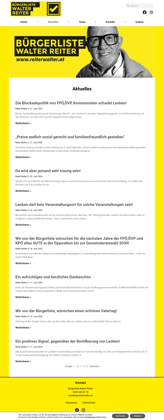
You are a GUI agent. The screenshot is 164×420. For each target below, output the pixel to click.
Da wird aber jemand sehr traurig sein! (48, 171)
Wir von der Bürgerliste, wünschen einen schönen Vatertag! (66, 311)
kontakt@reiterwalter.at (81, 395)
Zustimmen (120, 416)
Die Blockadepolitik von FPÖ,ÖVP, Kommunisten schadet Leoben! (71, 103)
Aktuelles (53, 21)
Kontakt (110, 21)
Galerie (139, 21)
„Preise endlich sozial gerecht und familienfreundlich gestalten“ (70, 137)
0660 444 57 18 (80, 392)
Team (82, 21)
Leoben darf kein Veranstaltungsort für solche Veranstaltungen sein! (74, 204)
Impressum (71, 402)
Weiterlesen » (23, 123)
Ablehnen (137, 416)
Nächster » (95, 366)
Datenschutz (89, 402)
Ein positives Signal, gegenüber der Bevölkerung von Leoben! (67, 341)
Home (23, 21)
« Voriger (68, 366)
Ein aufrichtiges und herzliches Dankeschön (53, 277)
